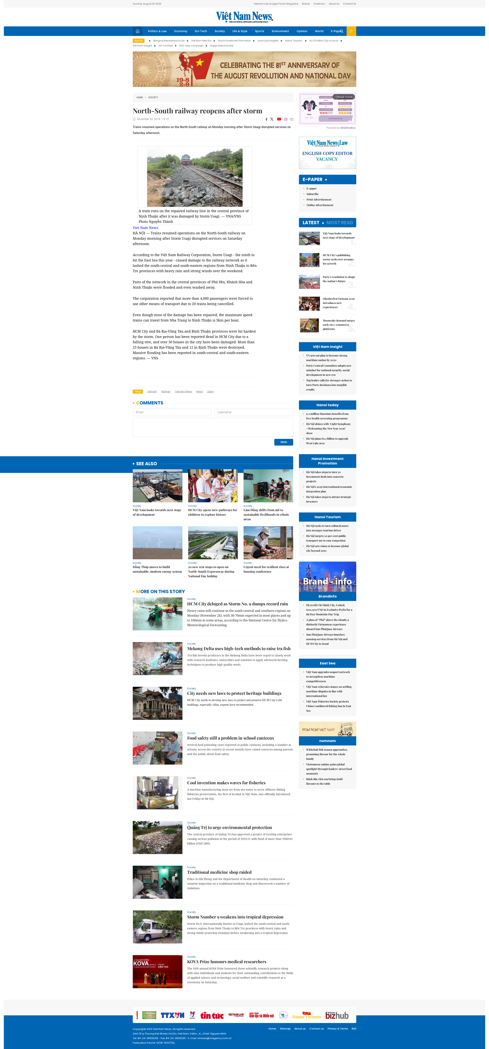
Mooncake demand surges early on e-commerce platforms (339, 325)
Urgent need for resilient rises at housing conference (266, 569)
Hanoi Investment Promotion (234, 40)
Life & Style (239, 31)
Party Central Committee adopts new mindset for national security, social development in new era (328, 370)
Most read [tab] (340, 222)
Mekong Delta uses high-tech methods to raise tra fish (239, 648)
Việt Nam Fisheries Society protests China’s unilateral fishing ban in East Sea (328, 706)
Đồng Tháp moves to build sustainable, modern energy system (157, 569)
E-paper (312, 179)
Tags (138, 391)
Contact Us (349, 3)
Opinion (302, 31)
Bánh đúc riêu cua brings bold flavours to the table (324, 781)
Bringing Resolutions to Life (169, 40)
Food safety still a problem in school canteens (230, 738)
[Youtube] (279, 119)
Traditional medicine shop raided (219, 872)
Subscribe (313, 194)
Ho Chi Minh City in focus (323, 40)
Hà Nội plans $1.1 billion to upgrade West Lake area (327, 441)
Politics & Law (157, 31)
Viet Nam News (145, 227)
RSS (354, 1028)
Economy (180, 31)
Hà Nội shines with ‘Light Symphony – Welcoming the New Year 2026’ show (328, 428)
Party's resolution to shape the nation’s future (339, 279)
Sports (259, 31)
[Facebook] (266, 119)
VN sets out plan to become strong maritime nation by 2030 (326, 358)
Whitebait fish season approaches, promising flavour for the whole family (327, 754)
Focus (138, 40)
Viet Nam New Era (201, 40)
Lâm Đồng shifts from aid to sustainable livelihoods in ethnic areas (266, 514)
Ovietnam (319, 3)
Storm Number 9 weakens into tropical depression (235, 917)
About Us (334, 3)
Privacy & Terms (338, 1028)
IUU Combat (166, 45)
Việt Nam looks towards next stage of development (157, 512)
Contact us (316, 1028)
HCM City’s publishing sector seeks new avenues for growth (338, 259)
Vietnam (152, 391)
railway (166, 391)
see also (146, 464)
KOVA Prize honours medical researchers (226, 961)
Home (140, 97)
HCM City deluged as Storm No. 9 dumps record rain (237, 604)
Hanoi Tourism (294, 40)
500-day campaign (191, 45)
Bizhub (306, 3)
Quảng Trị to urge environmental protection (229, 827)
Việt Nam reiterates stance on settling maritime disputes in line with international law (329, 691)
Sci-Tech (201, 31)
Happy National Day (221, 45)
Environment (280, 31)
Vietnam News (183, 391)
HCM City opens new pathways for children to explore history (212, 512)
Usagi (210, 391)
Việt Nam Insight (142, 45)
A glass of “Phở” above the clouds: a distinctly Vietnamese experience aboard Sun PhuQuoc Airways (327, 624)
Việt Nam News (244, 17)
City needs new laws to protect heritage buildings (234, 693)
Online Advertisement (320, 205)
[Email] (291, 119)
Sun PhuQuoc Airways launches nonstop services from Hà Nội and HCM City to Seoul (326, 639)
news (199, 391)
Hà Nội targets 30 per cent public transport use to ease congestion (326, 538)
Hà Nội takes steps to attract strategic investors (328, 499)
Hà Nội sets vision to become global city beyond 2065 (327, 548)
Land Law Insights (268, 40)
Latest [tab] (311, 222)
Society (220, 31)
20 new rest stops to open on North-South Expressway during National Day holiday (211, 571)
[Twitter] (272, 119)
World (319, 31)
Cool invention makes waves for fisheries (226, 782)
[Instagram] (285, 119)
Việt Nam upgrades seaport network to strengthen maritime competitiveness (328, 676)
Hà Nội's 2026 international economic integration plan (329, 489)
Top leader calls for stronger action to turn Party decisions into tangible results (329, 384)
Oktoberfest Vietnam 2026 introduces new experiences (339, 303)
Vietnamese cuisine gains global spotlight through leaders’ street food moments (329, 768)
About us (300, 1028)
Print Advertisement (319, 199)
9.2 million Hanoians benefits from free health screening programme (327, 416)
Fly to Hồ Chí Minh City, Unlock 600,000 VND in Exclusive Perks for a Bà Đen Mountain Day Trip (329, 609)
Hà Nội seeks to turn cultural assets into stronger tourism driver (327, 528)
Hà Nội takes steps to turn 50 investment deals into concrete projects (325, 476)
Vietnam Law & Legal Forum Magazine (276, 3)
